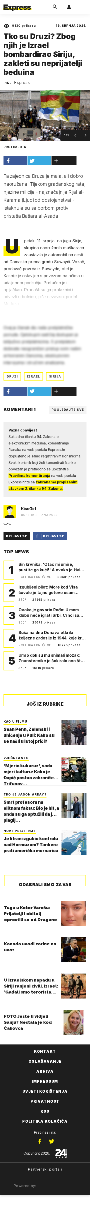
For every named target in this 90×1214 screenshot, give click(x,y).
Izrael (33, 376)
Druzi (12, 376)
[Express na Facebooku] (40, 1141)
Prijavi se (16, 536)
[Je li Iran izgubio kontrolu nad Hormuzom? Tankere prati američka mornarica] (74, 842)
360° (22, 600)
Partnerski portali (45, 1169)
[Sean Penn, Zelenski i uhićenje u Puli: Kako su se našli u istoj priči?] (74, 732)
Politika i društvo (35, 577)
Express (22, 82)
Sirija (55, 376)
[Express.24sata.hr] (17, 3)
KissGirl (28, 508)
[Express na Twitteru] (51, 1141)
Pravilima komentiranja (29, 475)
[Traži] (55, 7)
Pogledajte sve (68, 409)
